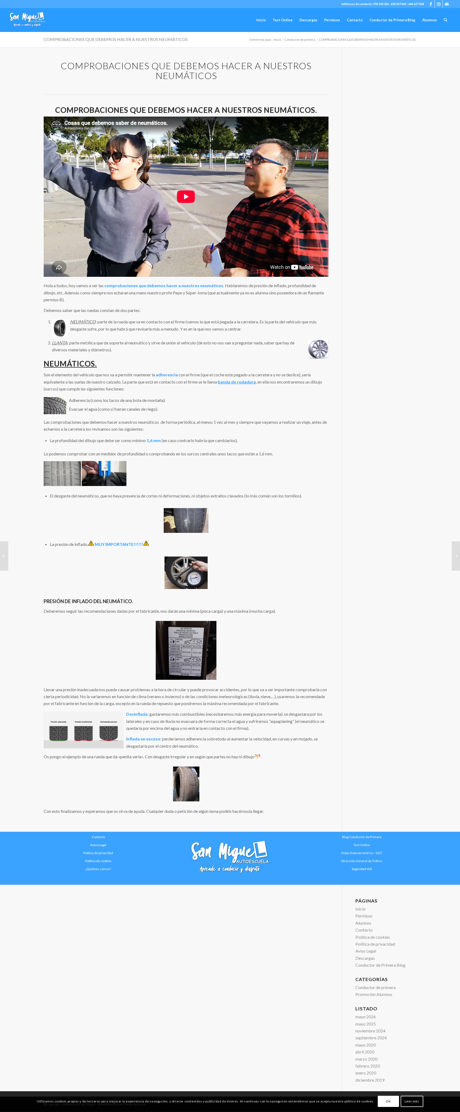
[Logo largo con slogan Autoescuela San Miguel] (230, 858)
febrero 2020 (367, 1065)
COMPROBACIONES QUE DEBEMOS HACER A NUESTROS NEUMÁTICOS (116, 39)
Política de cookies (98, 861)
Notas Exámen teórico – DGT (361, 853)
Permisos (363, 915)
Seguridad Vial (362, 869)
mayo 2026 (365, 1016)
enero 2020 (365, 1072)
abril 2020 (364, 1051)
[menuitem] (261, 20)
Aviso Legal (98, 845)
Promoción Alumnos (373, 994)
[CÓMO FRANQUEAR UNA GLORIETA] (4, 556)
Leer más (412, 1101)
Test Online (362, 845)
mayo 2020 (365, 1044)
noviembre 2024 (370, 1030)
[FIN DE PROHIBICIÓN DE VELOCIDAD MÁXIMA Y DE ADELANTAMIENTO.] (456, 556)
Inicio (360, 908)
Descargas (365, 958)
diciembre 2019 (369, 1079)
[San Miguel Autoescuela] (27, 20)
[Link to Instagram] (438, 4)
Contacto (364, 929)
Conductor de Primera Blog (380, 964)
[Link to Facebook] (430, 4)
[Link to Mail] (447, 4)
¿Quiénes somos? (98, 869)
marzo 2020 (366, 1058)
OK (388, 1101)
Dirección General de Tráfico (361, 861)
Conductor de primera (375, 987)
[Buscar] (445, 20)
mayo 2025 (365, 1023)
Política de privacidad (98, 853)
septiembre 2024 (371, 1037)
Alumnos (363, 922)
